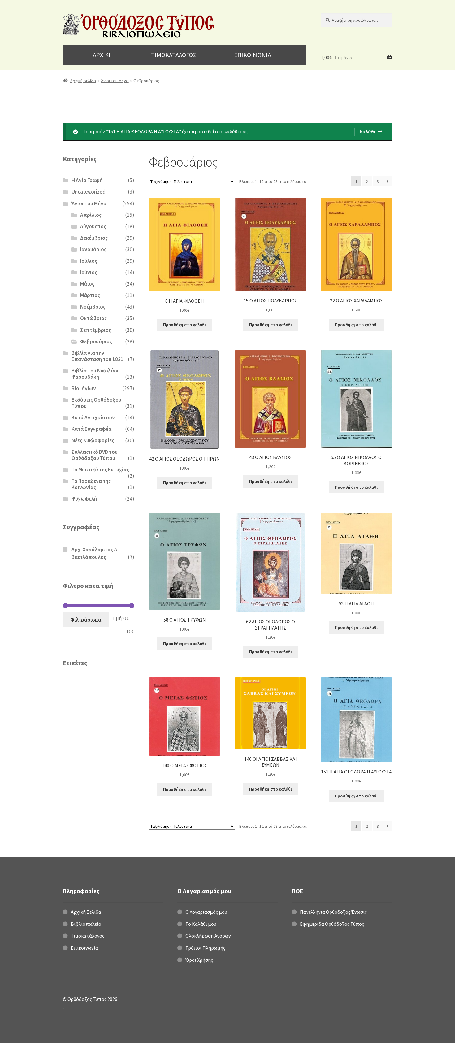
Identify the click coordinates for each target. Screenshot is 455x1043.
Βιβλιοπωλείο (86, 924)
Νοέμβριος (93, 306)
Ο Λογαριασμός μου (206, 912)
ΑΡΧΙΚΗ (103, 55)
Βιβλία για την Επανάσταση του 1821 (98, 356)
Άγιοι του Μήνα (115, 80)
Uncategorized (89, 191)
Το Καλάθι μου (200, 924)
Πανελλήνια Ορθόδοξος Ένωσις (333, 912)
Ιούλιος (88, 260)
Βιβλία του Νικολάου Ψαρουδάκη (96, 373)
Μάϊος (87, 283)
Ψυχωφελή (84, 498)
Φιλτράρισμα (85, 619)
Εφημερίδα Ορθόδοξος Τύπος (332, 924)
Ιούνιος (88, 272)
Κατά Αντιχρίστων (93, 417)
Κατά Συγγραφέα (91, 429)
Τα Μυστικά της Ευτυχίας (100, 469)
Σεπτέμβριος (95, 330)
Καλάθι (367, 131)
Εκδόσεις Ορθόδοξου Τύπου (96, 402)
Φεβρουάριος (96, 341)
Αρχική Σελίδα (86, 912)
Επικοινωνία (84, 948)
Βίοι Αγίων (84, 388)
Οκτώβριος (93, 318)
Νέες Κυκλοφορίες (93, 440)
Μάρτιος (90, 295)
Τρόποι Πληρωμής (205, 948)
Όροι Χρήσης (199, 960)
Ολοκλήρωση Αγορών (208, 936)
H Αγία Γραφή (87, 180)
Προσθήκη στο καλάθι (184, 325)
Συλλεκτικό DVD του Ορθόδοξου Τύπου (95, 454)
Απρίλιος (91, 215)
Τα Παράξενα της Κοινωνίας (91, 484)
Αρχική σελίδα (83, 80)
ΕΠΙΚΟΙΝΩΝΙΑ (252, 55)
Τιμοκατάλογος (87, 936)
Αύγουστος (93, 226)
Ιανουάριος (93, 249)
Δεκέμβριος (94, 237)
